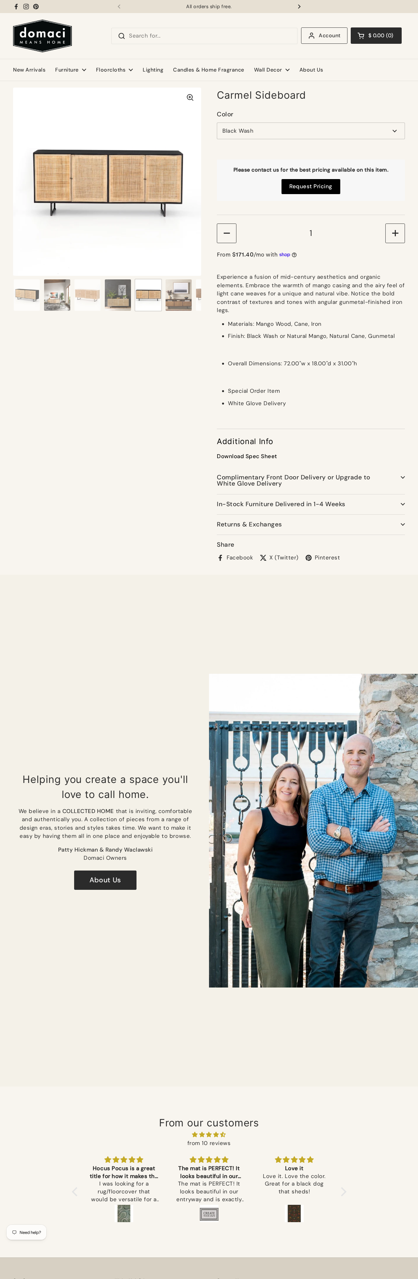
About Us (105, 880)
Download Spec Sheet (247, 456)
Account (329, 35)
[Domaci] (42, 36)
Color (225, 114)
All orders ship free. (209, 6)
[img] (209, 1134)
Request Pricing (310, 186)
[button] (376, 35)
